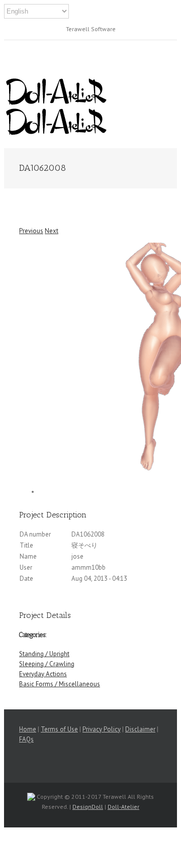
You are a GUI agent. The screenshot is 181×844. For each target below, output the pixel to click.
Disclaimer (140, 729)
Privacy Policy (101, 729)
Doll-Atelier (123, 806)
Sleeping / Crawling (46, 664)
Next (51, 231)
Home (27, 729)
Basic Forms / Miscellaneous (59, 684)
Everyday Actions (43, 674)
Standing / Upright (44, 654)
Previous (31, 231)
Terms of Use (59, 729)
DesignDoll (87, 806)
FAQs (26, 739)
